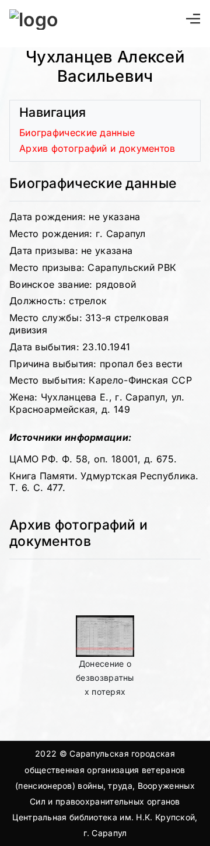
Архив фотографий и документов (97, 148)
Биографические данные (77, 132)
